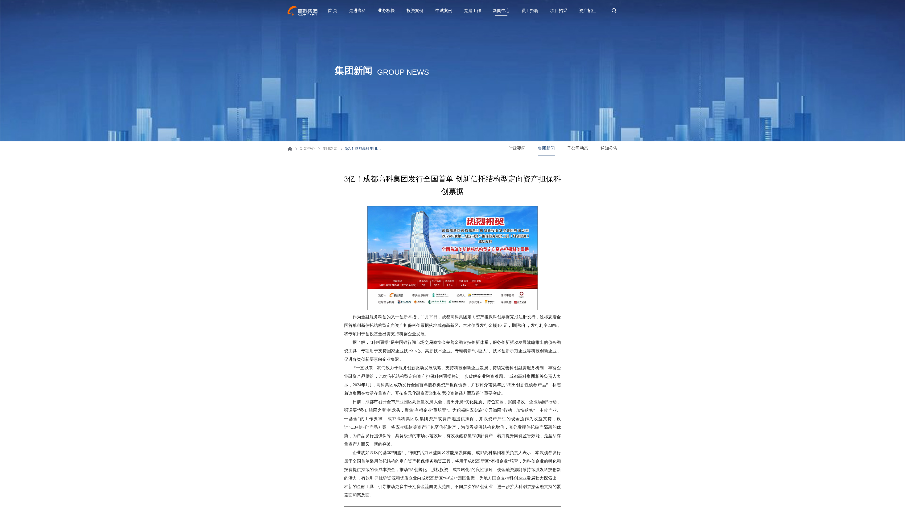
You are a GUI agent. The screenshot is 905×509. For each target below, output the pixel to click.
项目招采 (558, 10)
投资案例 (415, 10)
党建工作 (472, 10)
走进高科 (357, 10)
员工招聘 (530, 10)
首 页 (332, 10)
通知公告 (609, 148)
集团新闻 (329, 149)
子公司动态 (577, 148)
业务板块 (386, 10)
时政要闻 (517, 148)
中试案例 (443, 10)
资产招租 (587, 10)
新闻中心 (501, 10)
